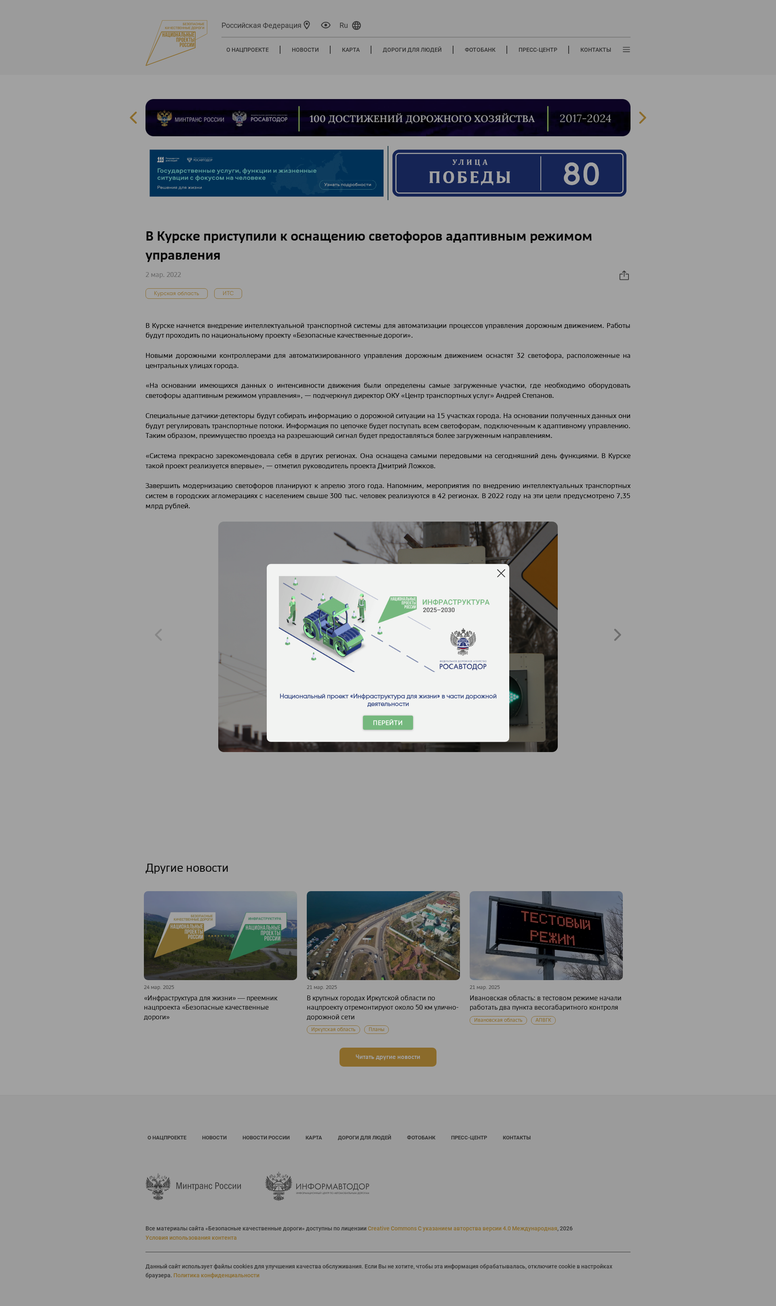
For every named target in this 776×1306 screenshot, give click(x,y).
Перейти (388, 723)
